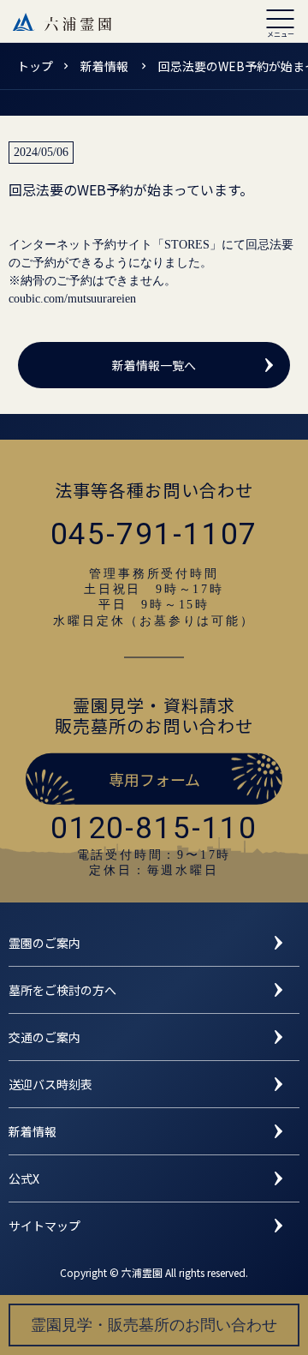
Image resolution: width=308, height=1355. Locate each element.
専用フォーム (154, 779)
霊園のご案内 (44, 942)
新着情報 (105, 66)
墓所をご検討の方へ (62, 989)
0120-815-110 (154, 828)
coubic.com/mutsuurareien (72, 298)
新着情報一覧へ (154, 365)
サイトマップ (44, 1225)
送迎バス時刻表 (50, 1084)
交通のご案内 (44, 1037)
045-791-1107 (154, 534)
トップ (35, 66)
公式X (24, 1178)
